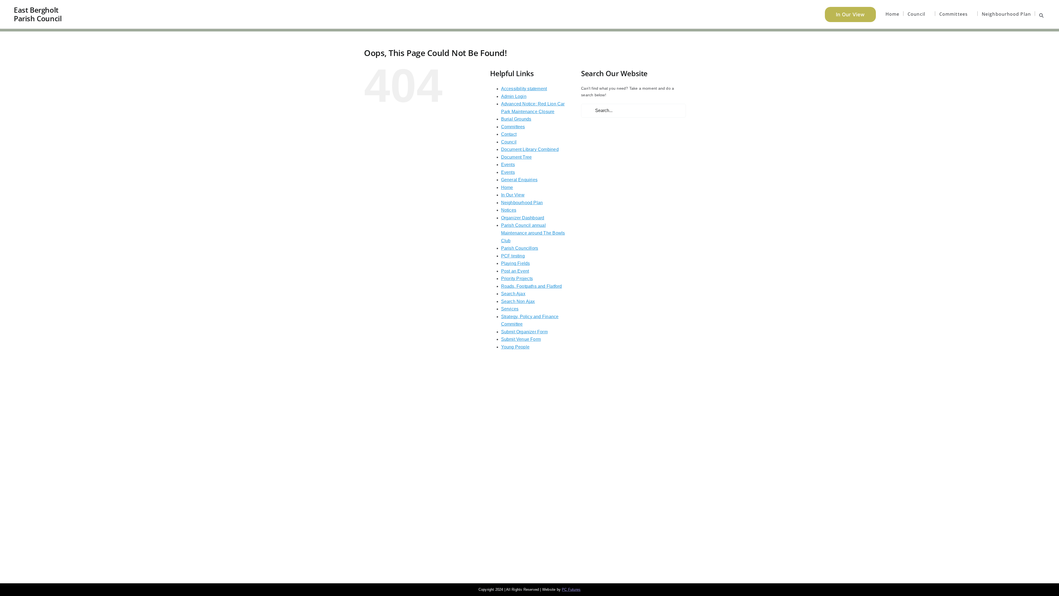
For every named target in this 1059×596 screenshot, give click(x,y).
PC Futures (571, 589)
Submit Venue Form (521, 339)
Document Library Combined (530, 149)
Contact (509, 134)
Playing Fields (515, 263)
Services (510, 309)
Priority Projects (517, 278)
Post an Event (515, 271)
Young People (515, 347)
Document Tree (516, 157)
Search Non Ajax (518, 301)
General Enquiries (519, 179)
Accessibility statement (524, 88)
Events (508, 164)
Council (509, 142)
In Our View (513, 195)
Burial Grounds (516, 119)
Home (507, 187)
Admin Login (513, 96)
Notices (508, 210)
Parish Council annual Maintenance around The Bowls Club (533, 233)
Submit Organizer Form (524, 331)
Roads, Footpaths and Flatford (531, 286)
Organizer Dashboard (522, 217)
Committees (513, 126)
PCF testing (513, 256)
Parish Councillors (519, 248)
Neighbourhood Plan (522, 202)
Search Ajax (513, 293)
